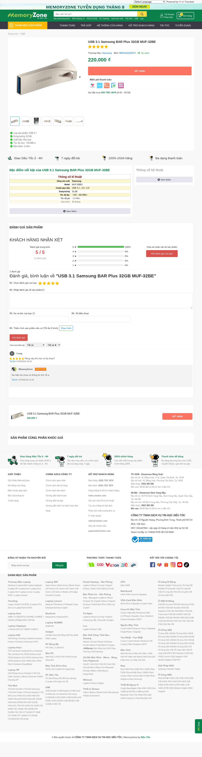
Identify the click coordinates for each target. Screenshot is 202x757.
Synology (162, 669)
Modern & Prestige (70, 592)
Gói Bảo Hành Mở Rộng (55, 635)
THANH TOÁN (67, 25)
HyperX (109, 585)
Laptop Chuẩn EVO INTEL (19, 604)
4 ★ (75, 251)
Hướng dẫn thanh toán (56, 495)
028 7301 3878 (108, 92)
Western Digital (164, 585)
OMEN (40, 676)
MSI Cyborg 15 (78, 18)
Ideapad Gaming (53, 607)
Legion (65, 607)
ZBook (24, 676)
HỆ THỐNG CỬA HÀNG (110, 25)
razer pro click (117, 18)
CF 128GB (22, 715)
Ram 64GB (131, 672)
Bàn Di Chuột (108, 588)
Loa (141, 18)
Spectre (17, 676)
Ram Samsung (135, 679)
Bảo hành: (100, 485)
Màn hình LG (127, 660)
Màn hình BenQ (135, 656)
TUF (9, 651)
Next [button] (80, 76)
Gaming (22, 638)
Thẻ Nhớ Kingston (31, 692)
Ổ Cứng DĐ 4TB (185, 592)
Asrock (74, 656)
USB (136, 18)
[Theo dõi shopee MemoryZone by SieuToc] (166, 564)
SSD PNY (176, 660)
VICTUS (36, 673)
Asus (142, 616)
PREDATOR (21, 620)
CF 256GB (32, 715)
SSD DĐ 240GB (175, 614)
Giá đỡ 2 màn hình (108, 664)
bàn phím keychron (62, 18)
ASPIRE (30, 617)
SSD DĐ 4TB (168, 624)
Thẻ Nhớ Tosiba (15, 692)
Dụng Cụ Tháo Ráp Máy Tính (140, 698)
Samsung (107, 53)
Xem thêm (71, 211)
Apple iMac (70, 669)
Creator (57, 595)
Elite (10, 676)
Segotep (135, 616)
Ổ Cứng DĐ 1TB (172, 588)
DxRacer (108, 642)
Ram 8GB (134, 669)
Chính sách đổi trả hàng (57, 485)
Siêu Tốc (145, 737)
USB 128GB (57, 700)
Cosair (123, 613)
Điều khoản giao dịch (17, 490)
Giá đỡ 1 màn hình (90, 664)
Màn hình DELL (140, 653)
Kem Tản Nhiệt (136, 695)
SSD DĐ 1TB (179, 621)
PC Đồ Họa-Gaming (67, 678)
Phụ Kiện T (102, 620)
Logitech (86, 585)
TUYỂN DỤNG (183, 25)
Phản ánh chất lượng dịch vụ (101, 510)
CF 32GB (36, 712)
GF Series (50, 588)
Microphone (114, 692)
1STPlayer (126, 616)
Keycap (87, 604)
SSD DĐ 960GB (165, 621)
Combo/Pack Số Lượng (18, 719)
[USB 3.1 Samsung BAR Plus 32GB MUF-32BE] (46, 77)
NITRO (12, 620)
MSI (68, 656)
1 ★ (75, 265)
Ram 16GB (144, 669)
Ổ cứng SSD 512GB (185, 643)
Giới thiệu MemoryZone (19, 480)
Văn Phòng (12, 638)
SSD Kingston (178, 653)
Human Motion (90, 671)
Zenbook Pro (17, 654)
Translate (189, 1)
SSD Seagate (176, 656)
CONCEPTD (20, 617)
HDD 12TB (174, 685)
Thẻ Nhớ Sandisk (15, 689)
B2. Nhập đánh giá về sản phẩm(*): (27, 289)
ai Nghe (110, 620)
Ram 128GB (143, 672)
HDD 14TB (184, 685)
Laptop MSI (22, 585)
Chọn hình (66, 328)
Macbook (12, 585)
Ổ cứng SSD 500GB (167, 643)
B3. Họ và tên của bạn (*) (22, 313)
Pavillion (28, 673)
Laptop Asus (36, 588)
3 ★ (75, 256)
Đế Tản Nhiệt (72, 635)
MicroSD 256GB (15, 702)
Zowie (93, 588)
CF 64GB (13, 715)
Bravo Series (74, 585)
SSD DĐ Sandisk (173, 607)
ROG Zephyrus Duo (35, 657)
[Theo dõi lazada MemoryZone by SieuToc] (159, 564)
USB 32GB (71, 697)
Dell (99, 588)
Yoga (76, 604)
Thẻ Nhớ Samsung (32, 689)
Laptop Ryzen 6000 (24, 607)
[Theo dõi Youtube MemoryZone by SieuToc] (179, 564)
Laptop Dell (13, 592)
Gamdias (132, 619)
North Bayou (103, 671)
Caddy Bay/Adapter (129, 688)
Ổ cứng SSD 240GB (167, 636)
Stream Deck (102, 692)
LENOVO (60, 647)
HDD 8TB (186, 681)
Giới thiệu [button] (14, 474)
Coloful (144, 603)
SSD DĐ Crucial (165, 604)
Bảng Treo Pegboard (105, 667)
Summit (49, 595)
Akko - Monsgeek (90, 598)
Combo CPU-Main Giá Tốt (57, 681)
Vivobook (17, 664)
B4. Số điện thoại (80, 313)
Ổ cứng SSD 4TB (182, 650)
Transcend (176, 585)
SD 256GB (29, 709)
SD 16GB (25, 705)
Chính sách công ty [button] (59, 474)
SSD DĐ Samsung (181, 604)
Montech (149, 616)
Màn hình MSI (139, 660)
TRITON (31, 620)
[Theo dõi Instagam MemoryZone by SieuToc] (172, 564)
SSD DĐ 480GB (172, 617)
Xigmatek (131, 613)
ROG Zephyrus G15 (17, 657)
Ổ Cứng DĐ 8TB (166, 595)
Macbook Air (50, 617)
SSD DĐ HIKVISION (175, 611)
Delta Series (63, 585)
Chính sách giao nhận (56, 480)
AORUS (35, 629)
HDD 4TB (167, 681)
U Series (11, 629)
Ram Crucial (133, 676)
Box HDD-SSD (144, 688)
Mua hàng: (100, 480)
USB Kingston (64, 691)
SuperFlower (127, 632)
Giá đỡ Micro (89, 667)
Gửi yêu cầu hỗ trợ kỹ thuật (101, 500)
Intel (122, 585)
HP (46, 647)
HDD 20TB (163, 688)
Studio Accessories (92, 695)
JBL (95, 620)
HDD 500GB (163, 678)
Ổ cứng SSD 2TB (166, 650)
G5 (18, 629)
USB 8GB (50, 697)
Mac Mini (50, 660)
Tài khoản (169, 14)
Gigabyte (143, 594)
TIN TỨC (165, 25)
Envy (21, 673)
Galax (124, 619)
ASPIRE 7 (39, 617)
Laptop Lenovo (26, 592)
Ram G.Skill (144, 676)
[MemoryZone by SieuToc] (27, 15)
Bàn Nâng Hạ (99, 648)
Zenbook (16, 651)
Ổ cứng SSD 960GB (167, 646)
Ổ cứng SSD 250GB (185, 636)
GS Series (56, 592)
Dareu (104, 601)
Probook (32, 676)
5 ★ (75, 247)
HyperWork (102, 645)
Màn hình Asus (127, 653)
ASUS (58, 656)
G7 (22, 629)
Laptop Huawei (21, 595)
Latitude (30, 638)
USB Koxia (50, 694)
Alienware (28, 642)
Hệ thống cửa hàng (16, 485)
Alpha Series (50, 585)
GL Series (60, 588)
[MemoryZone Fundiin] (101, 6)
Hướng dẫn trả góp (54, 500)
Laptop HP (13, 588)
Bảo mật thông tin (16, 495)
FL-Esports (96, 601)
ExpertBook (27, 664)
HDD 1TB (174, 678)
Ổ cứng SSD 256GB (167, 640)
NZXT (139, 619)
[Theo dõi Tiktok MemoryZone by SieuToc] (186, 564)
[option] (46, 77)
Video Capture (89, 692)
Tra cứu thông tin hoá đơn (100, 505)
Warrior (86, 642)
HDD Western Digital (178, 688)
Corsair (101, 585)
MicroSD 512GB (30, 702)
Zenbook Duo (27, 651)
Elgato (101, 683)
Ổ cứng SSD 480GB (185, 640)
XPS (36, 642)
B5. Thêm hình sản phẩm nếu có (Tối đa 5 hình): (40, 328)
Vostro (11, 642)
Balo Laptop (51, 638)
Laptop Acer (24, 588)
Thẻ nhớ (128, 18)
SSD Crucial (164, 656)
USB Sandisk (50, 691)
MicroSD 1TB (14, 705)
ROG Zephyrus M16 (17, 661)
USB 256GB (68, 700)
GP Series (70, 588)
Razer (94, 585)
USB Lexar (75, 691)
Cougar (111, 645)
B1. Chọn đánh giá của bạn (23, 282)
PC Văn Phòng (51, 678)
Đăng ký (59, 565)
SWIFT (10, 617)
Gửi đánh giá (18, 337)
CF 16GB (27, 712)
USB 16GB (60, 697)
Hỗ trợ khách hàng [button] (101, 474)
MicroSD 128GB (35, 699)
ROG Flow (31, 661)
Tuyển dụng (13, 500)
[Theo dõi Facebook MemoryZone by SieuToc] (152, 564)
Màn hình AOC (149, 656)
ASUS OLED (92, 18)
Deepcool (141, 613)
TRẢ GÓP (86, 25)
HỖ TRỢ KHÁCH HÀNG (141, 25)
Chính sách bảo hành (55, 490)
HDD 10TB (163, 685)
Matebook (49, 626)
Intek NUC (49, 656)
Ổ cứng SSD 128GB (184, 633)
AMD (128, 585)
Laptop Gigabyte (35, 585)
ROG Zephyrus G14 (33, 654)
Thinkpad (68, 604)
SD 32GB (35, 705)
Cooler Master (90, 645)
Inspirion (38, 638)
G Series (19, 642)
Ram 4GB (125, 669)
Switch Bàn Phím (99, 604)
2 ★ (75, 260)
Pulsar (86, 588)
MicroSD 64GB (20, 699)
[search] (142, 14)
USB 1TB (57, 704)
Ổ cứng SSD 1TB (184, 646)
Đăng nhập (168, 17)
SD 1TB (18, 712)
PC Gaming (104, 18)
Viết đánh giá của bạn (162, 253)
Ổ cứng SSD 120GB (166, 633)
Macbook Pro (62, 617)
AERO (27, 629)
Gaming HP (13, 680)
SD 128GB (18, 709)
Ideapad (48, 604)
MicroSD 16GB (24, 695)
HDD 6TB (177, 681)
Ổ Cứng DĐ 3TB (170, 592)
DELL (52, 647)
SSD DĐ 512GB (187, 617)
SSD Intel (189, 653)
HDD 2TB (184, 678)
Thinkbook (58, 604)
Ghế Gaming (97, 651)
